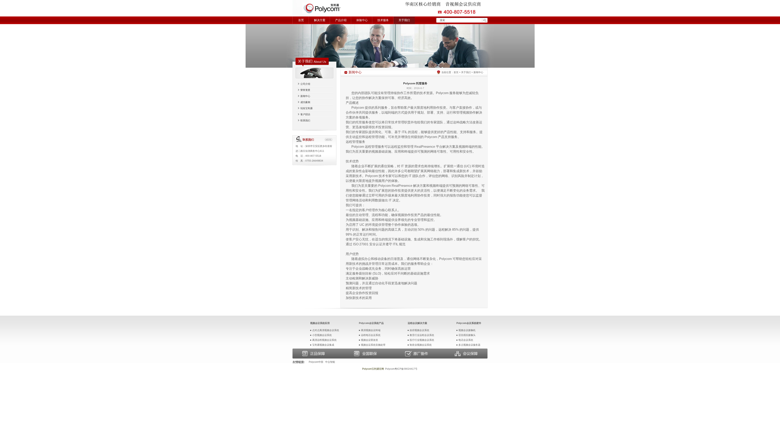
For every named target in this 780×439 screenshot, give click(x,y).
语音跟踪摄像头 (467, 335)
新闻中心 (305, 96)
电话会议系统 (465, 340)
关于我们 (404, 20)
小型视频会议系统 (322, 335)
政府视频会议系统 (419, 330)
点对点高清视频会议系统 (325, 330)
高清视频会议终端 (370, 330)
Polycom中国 (316, 362)
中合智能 (330, 362)
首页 (301, 20)
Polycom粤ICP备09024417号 (401, 368)
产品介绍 (341, 20)
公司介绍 (305, 84)
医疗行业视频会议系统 (422, 340)
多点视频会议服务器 (469, 344)
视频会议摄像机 (467, 330)
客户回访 (305, 114)
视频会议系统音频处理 (373, 344)
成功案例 (305, 102)
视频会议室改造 (369, 340)
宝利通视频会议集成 (323, 344)
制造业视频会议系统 (421, 344)
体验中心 (362, 20)
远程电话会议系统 (370, 335)
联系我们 (305, 120)
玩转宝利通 (306, 108)
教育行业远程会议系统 (422, 335)
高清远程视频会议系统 (324, 340)
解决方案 (319, 20)
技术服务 (383, 20)
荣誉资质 (305, 90)
